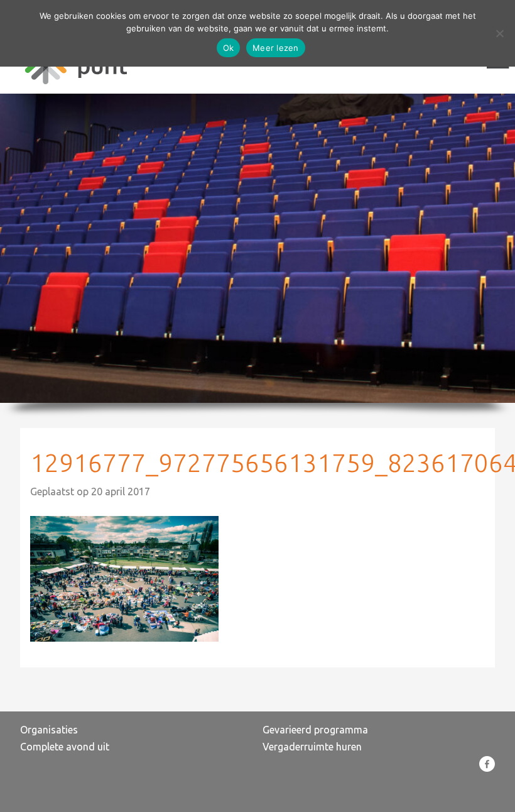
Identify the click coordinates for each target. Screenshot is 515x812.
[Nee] (499, 33)
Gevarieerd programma (315, 729)
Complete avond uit (64, 746)
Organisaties (49, 729)
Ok (228, 48)
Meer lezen (275, 48)
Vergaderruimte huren (312, 746)
